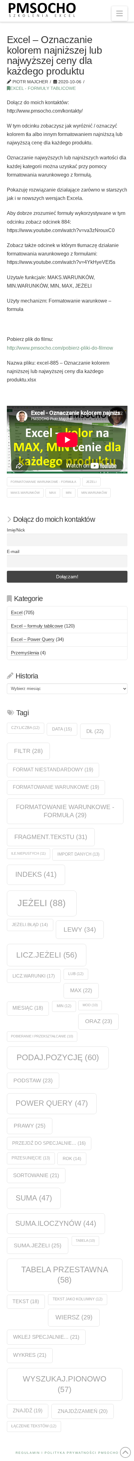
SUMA (34, 1198)
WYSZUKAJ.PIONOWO (64, 1383)
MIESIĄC (27, 1008)
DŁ (95, 731)
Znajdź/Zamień (83, 1411)
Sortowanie (36, 1175)
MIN (68, 492)
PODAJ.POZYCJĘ (58, 1057)
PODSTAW (33, 1080)
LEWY (80, 929)
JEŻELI (91, 481)
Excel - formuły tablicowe (43, 88)
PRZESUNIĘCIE (31, 1158)
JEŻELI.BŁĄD (30, 924)
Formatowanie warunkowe (56, 787)
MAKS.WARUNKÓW (25, 492)
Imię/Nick (16, 530)
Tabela (85, 1240)
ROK (72, 1158)
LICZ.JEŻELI (46, 954)
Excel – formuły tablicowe (37, 626)
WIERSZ (74, 1317)
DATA (62, 728)
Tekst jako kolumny (78, 1299)
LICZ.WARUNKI (33, 975)
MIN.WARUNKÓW (94, 492)
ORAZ (98, 1021)
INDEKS (36, 874)
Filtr (28, 751)
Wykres (29, 1355)
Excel (16, 612)
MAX (52, 492)
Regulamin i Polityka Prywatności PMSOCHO (67, 1452)
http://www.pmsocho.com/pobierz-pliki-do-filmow (60, 348)
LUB (76, 974)
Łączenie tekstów (33, 1426)
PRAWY (29, 1125)
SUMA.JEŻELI (37, 1245)
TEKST (25, 1301)
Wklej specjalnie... (46, 1337)
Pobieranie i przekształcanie (42, 1036)
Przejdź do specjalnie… (49, 1143)
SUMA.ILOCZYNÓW (55, 1223)
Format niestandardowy (53, 769)
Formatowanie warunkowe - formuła (43, 481)
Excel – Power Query (33, 639)
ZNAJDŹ (27, 1410)
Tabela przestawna (64, 1274)
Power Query (52, 1103)
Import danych (78, 854)
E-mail (13, 551)
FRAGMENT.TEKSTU (50, 836)
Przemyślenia (25, 652)
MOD (90, 1005)
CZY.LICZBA (25, 728)
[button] (119, 13)
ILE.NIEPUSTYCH (28, 853)
